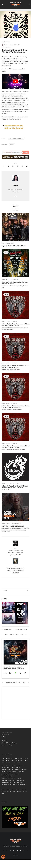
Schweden (10, 789)
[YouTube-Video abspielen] (15, 81)
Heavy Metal (15, 773)
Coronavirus (6, 767)
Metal (19, 778)
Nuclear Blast (18, 782)
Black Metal (6, 765)
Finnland (5, 771)
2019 (3, 760)
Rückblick (8, 523)
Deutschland (6, 769)
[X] (7, 850)
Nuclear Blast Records (9, 784)
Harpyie (12, 144)
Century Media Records (19, 765)
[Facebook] (3, 850)
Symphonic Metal (21, 789)
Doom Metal (16, 769)
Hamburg (13, 771)
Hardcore (21, 771)
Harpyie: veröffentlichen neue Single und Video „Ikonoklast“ (14, 126)
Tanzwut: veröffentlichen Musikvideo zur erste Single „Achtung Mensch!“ (15, 552)
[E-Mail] (17, 166)
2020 (8, 760)
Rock (4, 789)
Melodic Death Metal (9, 778)
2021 (13, 760)
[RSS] (20, 850)
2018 (26, 758)
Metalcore (20, 780)
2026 (8, 762)
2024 (26, 760)
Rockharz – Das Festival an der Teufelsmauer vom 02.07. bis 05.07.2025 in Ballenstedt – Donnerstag (15, 406)
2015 (13, 758)
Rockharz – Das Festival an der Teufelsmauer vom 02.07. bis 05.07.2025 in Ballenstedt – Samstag (15, 324)
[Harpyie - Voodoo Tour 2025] (15, 227)
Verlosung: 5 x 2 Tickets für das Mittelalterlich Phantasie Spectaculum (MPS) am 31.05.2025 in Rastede (15, 486)
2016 (17, 758)
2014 (8, 758)
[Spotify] (17, 850)
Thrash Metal (6, 791)
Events (3, 279)
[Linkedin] (14, 850)
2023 (22, 760)
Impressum (18, 846)
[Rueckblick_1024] (15, 507)
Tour (25, 791)
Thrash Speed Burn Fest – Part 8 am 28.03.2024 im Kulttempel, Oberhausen (15, 569)
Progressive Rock (21, 786)
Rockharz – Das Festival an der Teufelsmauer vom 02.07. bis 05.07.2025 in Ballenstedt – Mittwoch (15, 446)
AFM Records (16, 762)
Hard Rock (5, 773)
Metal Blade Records (9, 780)
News (11, 44)
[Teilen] (3, 166)
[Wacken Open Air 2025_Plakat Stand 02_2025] (15, 263)
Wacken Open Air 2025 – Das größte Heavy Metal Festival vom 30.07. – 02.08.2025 (15, 282)
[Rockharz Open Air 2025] (15, 305)
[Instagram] (10, 850)
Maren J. (6, 44)
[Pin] (13, 166)
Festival (24, 769)
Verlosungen (9, 483)
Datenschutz (25, 846)
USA (3, 793)
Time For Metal (17, 791)
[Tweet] (8, 166)
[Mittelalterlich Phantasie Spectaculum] (15, 467)
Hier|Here (14, 743)
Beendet (4, 483)
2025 (3, 762)
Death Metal (16, 767)
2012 (3, 758)
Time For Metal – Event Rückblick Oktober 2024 (13, 526)
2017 (22, 758)
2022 (17, 760)
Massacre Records (8, 775)
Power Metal (23, 784)
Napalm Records (7, 782)
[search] (27, 590)
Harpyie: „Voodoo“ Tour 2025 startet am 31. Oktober (14, 246)
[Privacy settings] (3, 857)
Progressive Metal (8, 786)
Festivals (7, 279)
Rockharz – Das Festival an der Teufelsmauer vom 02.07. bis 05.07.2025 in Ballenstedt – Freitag (15, 366)
